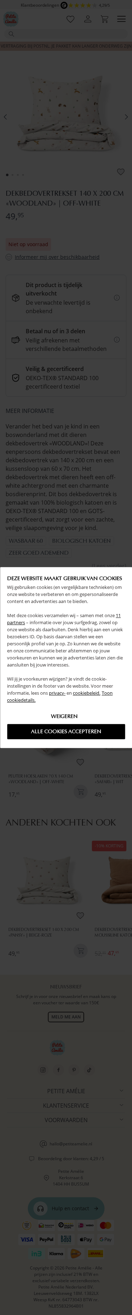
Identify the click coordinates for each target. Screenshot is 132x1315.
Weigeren (64, 716)
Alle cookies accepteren (66, 731)
